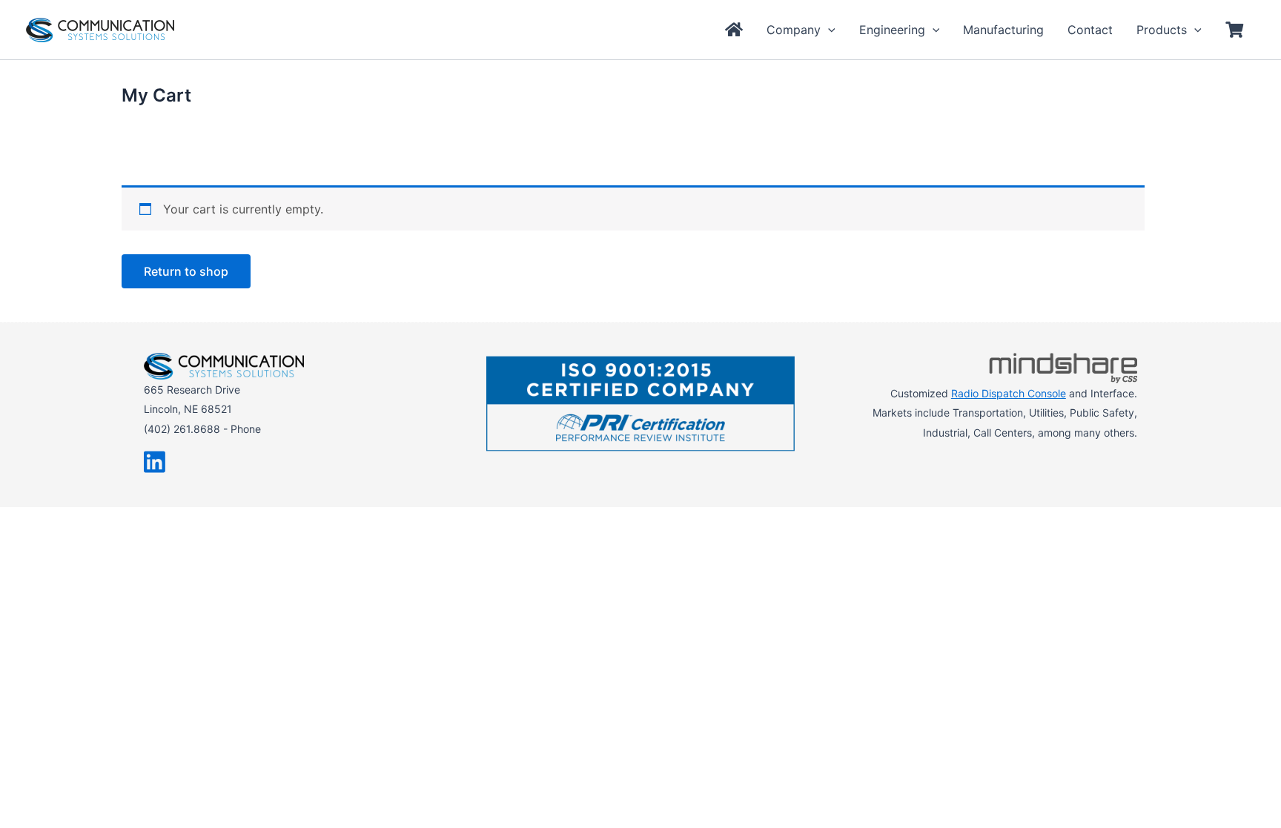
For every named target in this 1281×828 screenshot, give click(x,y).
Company (794, 29)
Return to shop (186, 271)
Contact (1090, 29)
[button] (828, 29)
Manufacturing (1003, 29)
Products (1161, 29)
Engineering (892, 29)
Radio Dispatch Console (1008, 393)
